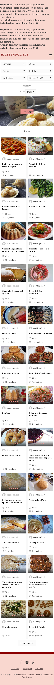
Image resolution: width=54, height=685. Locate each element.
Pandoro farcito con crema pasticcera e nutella (38, 584)
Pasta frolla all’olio (37, 500)
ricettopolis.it (13, 158)
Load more (27, 643)
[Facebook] (21, 661)
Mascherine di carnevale (40, 333)
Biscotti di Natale (37, 627)
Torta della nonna (10, 542)
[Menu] (50, 54)
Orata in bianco (9, 627)
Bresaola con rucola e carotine (39, 250)
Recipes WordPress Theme (28, 674)
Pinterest (39, 668)
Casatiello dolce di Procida (37, 165)
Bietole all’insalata (37, 206)
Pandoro (6, 413)
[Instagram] (27, 661)
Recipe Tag (36, 78)
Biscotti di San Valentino (35, 292)
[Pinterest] (33, 661)
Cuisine (6, 71)
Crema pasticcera (37, 542)
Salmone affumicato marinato (38, 414)
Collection (8, 78)
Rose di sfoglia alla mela (40, 373)
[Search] (23, 64)
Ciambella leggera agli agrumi (12, 292)
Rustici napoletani (10, 373)
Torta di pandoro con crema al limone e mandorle (12, 584)
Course (32, 64)
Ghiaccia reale (9, 333)
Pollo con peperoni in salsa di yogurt (12, 165)
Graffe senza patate (11, 455)
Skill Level (34, 71)
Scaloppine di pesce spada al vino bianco (12, 501)
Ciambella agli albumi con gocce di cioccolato (13, 250)
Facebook (15, 668)
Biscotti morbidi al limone (11, 207)
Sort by (21, 91)
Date (29, 91)
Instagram (27, 668)
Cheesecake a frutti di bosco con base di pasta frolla (40, 458)
